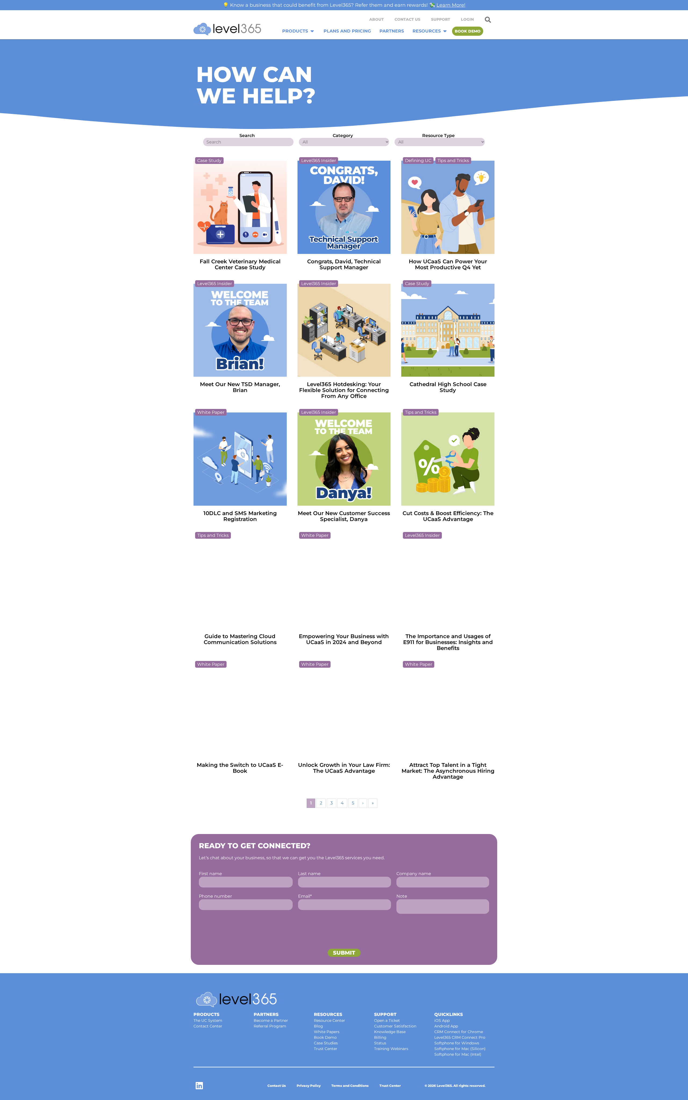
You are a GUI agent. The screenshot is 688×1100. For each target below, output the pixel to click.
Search (247, 136)
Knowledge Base (390, 1031)
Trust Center (325, 1048)
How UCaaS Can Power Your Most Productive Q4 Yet (448, 264)
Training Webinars (391, 1048)
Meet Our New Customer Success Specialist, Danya (344, 516)
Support (440, 19)
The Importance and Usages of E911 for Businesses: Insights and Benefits (448, 642)
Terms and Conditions (350, 1086)
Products (206, 1014)
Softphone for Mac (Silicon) (460, 1048)
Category (343, 136)
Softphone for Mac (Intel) (457, 1054)
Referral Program (270, 1026)
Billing (380, 1037)
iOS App (442, 1020)
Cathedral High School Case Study (448, 387)
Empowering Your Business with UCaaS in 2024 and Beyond (344, 639)
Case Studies (326, 1043)
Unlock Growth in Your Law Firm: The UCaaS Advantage (344, 768)
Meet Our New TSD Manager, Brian (240, 387)
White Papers (326, 1031)
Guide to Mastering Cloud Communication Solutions (240, 639)
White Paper (210, 412)
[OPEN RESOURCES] (445, 31)
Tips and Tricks (453, 160)
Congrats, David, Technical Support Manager (344, 264)
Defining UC (418, 160)
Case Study (209, 160)
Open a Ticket (387, 1020)
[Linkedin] (199, 1085)
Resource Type (438, 136)
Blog (318, 1026)
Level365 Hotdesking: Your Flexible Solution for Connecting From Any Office (344, 390)
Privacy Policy (309, 1086)
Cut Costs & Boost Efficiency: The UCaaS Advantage (448, 516)
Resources (328, 1014)
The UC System (208, 1020)
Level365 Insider (318, 160)
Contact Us (407, 19)
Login (467, 19)
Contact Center (208, 1026)
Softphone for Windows (456, 1043)
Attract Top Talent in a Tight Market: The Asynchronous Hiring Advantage (448, 771)
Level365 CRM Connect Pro (459, 1037)
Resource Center (329, 1020)
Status (380, 1043)
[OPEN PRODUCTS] (312, 31)
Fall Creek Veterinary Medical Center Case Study (240, 264)
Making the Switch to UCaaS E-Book (240, 768)
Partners (266, 1014)
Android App (446, 1026)
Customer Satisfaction (395, 1026)
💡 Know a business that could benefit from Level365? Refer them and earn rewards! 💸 (344, 5)
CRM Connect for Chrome (458, 1031)
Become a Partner (271, 1020)
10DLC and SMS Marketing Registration (240, 516)
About (376, 19)
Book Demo (325, 1037)
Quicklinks (448, 1014)
